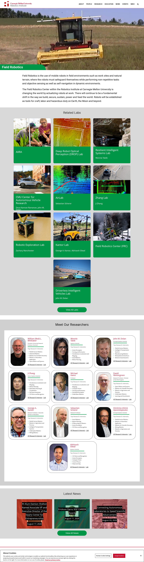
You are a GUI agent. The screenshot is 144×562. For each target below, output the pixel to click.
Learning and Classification (122, 396)
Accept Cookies (119, 556)
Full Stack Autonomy (34, 392)
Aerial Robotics (76, 357)
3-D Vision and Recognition (36, 394)
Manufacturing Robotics (121, 354)
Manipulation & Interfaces (122, 355)
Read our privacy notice (52, 560)
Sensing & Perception (78, 392)
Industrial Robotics (34, 353)
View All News (72, 533)
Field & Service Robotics (35, 352)
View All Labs (72, 309)
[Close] (141, 556)
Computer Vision (76, 388)
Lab (44, 365)
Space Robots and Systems (36, 361)
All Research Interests (35, 365)
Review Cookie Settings (103, 556)
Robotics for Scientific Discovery (38, 355)
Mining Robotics (33, 432)
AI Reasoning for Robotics (79, 423)
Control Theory (76, 462)
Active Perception (77, 350)
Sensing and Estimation (78, 352)
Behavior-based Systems (122, 357)
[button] (138, 4)
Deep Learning (76, 463)
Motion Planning (76, 359)
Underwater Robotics (78, 394)
